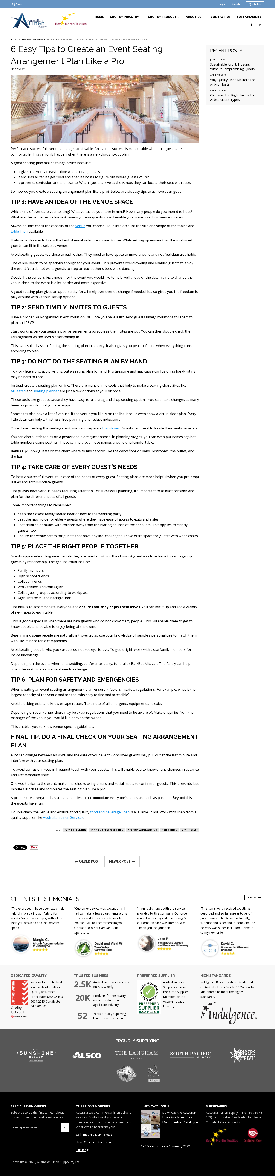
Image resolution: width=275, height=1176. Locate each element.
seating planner (46, 391)
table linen (19, 231)
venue (80, 225)
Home (99, 17)
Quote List (255, 4)
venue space (190, 830)
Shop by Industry (124, 17)
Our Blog (82, 1150)
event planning (75, 830)
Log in (222, 4)
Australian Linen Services (63, 817)
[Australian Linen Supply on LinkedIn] (260, 25)
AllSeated (18, 391)
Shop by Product (162, 17)
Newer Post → (122, 861)
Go (65, 1127)
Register (237, 4)
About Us (193, 17)
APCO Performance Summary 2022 (165, 1146)
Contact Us (221, 17)
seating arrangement (142, 830)
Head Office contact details (95, 1142)
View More (254, 897)
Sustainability (249, 17)
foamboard (111, 428)
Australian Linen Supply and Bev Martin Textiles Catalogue (180, 1117)
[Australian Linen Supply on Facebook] (251, 25)
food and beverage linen (110, 812)
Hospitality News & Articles (39, 39)
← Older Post (87, 861)
